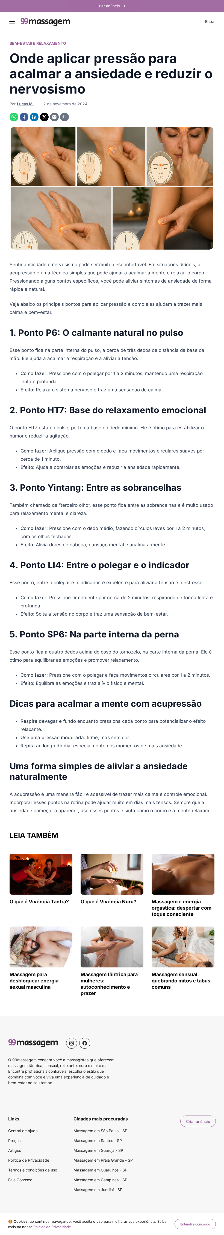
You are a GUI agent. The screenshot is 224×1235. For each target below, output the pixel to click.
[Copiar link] (64, 117)
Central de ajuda (23, 1130)
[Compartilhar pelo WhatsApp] (14, 117)
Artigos (14, 1150)
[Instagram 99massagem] (71, 1043)
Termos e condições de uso (32, 1170)
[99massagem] (45, 21)
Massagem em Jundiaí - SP (97, 1189)
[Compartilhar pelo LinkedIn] (34, 117)
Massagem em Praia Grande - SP (103, 1160)
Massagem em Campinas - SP (100, 1179)
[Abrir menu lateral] (12, 21)
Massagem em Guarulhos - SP (100, 1170)
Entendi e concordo (195, 1224)
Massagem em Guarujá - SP (98, 1150)
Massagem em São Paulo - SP (100, 1130)
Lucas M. (25, 103)
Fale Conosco (20, 1179)
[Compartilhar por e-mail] (54, 117)
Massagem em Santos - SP (97, 1140)
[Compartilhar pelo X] (44, 117)
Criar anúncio (198, 1121)
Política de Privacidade (28, 1160)
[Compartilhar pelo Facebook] (24, 117)
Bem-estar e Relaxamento (38, 43)
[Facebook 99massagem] (84, 1043)
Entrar (210, 21)
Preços (14, 1140)
